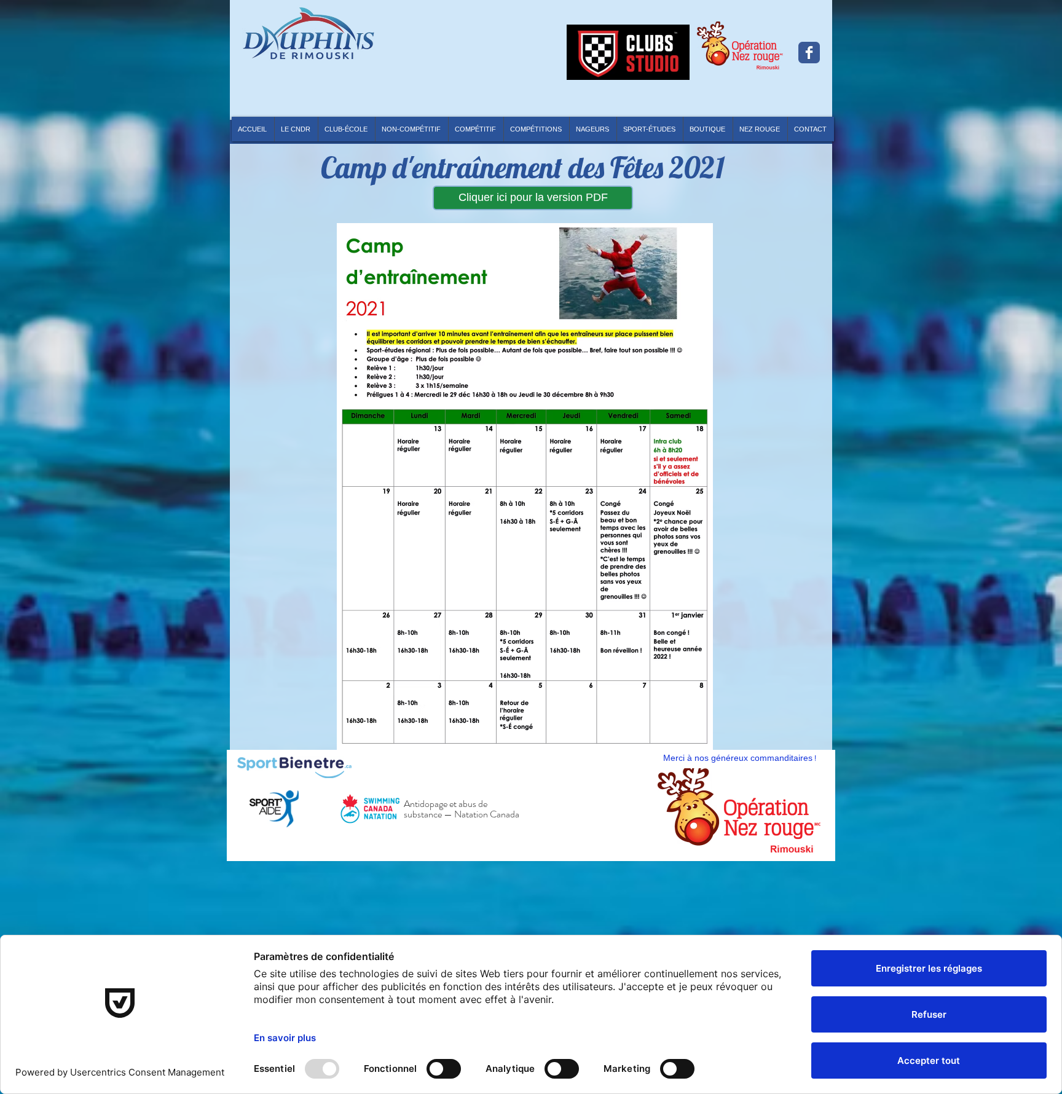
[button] (536, 129)
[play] (802, 838)
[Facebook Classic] (809, 52)
